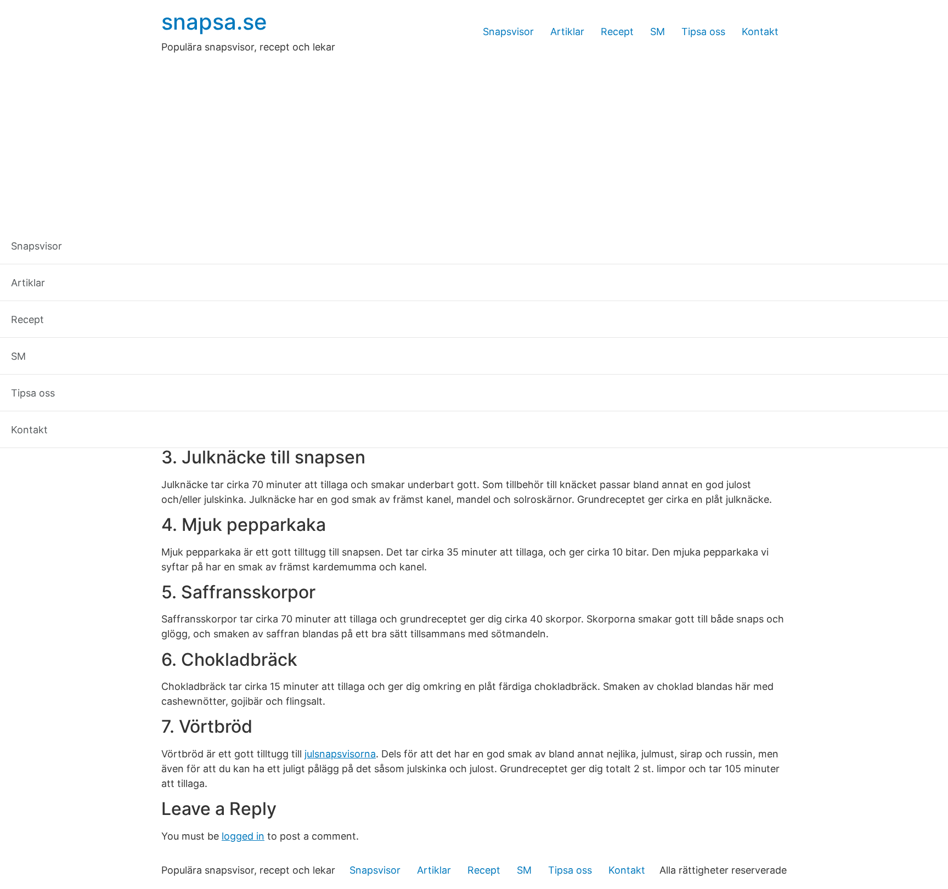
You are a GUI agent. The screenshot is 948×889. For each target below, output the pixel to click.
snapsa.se (214, 21)
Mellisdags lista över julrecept (616, 297)
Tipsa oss (703, 31)
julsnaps (556, 274)
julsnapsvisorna (340, 754)
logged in (243, 836)
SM (657, 31)
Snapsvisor (508, 31)
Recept (617, 31)
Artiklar (567, 31)
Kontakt (760, 31)
